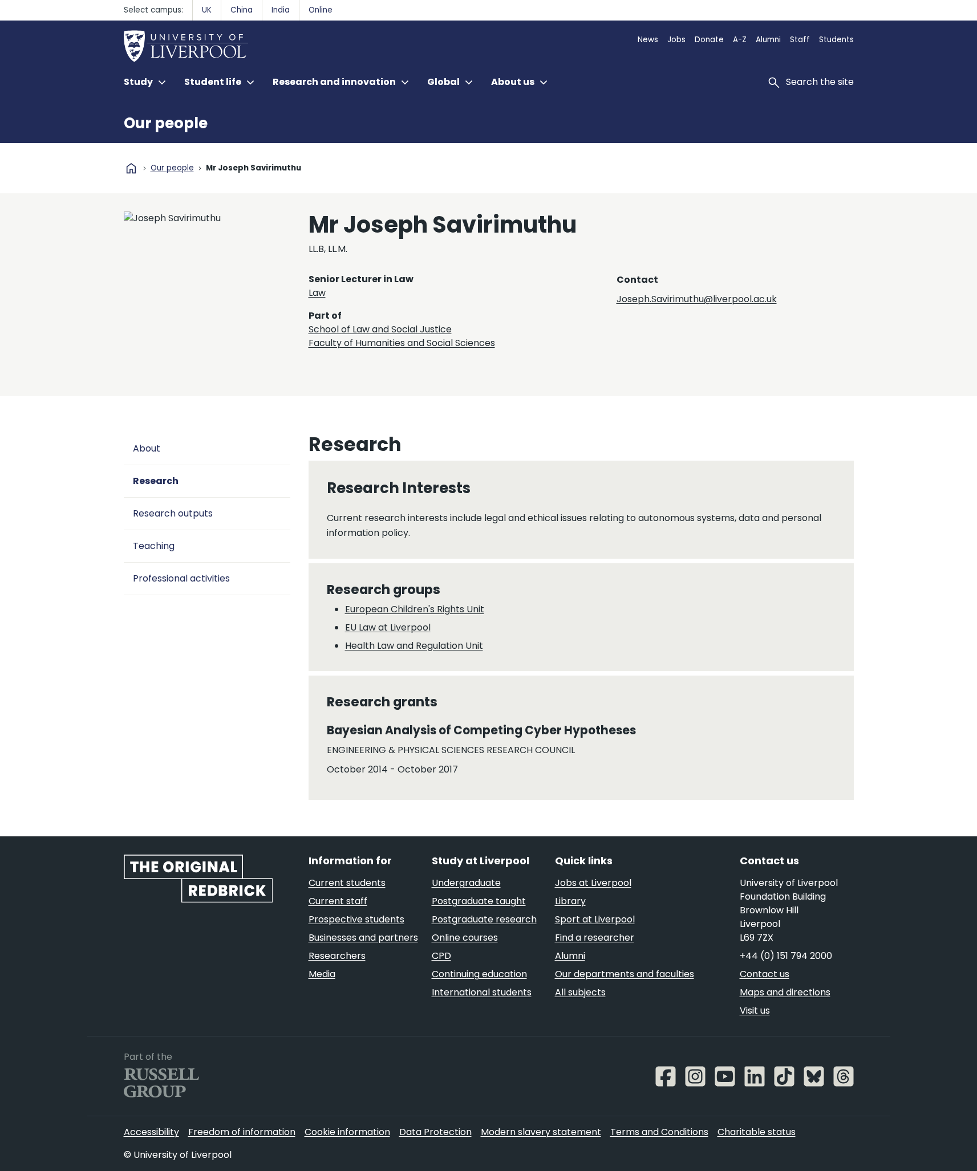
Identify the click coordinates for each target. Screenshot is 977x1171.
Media (322, 974)
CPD (441, 955)
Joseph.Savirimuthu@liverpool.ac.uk (697, 299)
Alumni (768, 39)
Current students (347, 882)
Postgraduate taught (479, 901)
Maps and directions (785, 992)
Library (570, 901)
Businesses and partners (363, 937)
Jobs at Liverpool (593, 882)
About (146, 448)
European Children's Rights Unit (414, 609)
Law (317, 292)
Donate (709, 39)
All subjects (580, 992)
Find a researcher (594, 937)
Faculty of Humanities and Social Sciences (402, 342)
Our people (166, 123)
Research (156, 480)
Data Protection (435, 1132)
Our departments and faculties (624, 974)
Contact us (764, 974)
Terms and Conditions (659, 1132)
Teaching (154, 545)
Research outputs (173, 513)
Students (836, 39)
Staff (800, 39)
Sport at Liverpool (595, 919)
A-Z (740, 39)
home (131, 168)
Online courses (465, 937)
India (280, 10)
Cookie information (347, 1132)
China (241, 10)
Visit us (755, 1010)
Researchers (337, 955)
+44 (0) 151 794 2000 (786, 955)
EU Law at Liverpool (388, 627)
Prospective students (356, 919)
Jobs (676, 39)
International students (482, 992)
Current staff (338, 901)
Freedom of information (241, 1132)
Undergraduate (466, 882)
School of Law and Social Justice (380, 329)
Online (321, 10)
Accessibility (151, 1132)
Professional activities (181, 578)
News (648, 39)
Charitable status (756, 1132)
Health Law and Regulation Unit (414, 645)
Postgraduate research (484, 919)
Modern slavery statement (541, 1132)
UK (207, 10)
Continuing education (479, 974)
